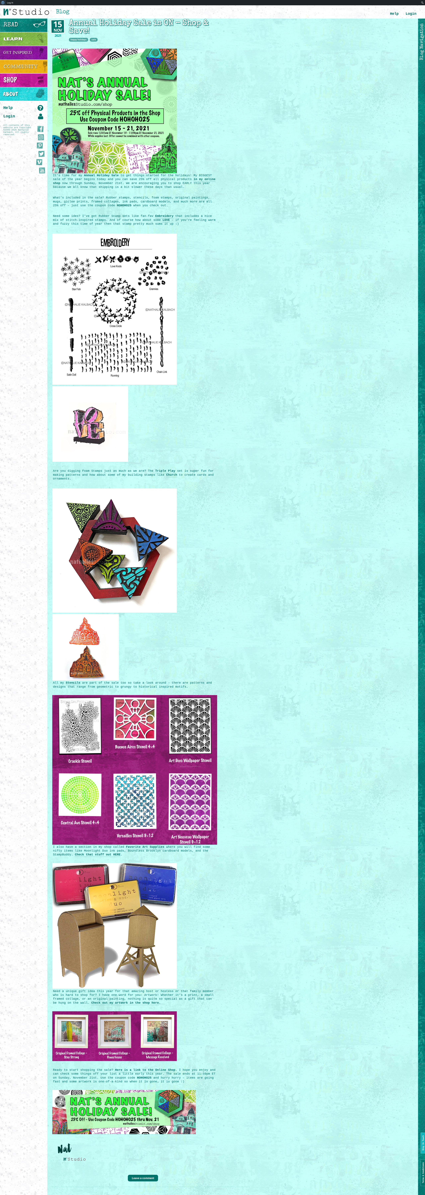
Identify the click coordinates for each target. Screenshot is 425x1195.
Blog (62, 12)
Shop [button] (10, 80)
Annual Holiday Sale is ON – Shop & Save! (138, 27)
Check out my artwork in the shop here (125, 1002)
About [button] (10, 94)
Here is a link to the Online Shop (145, 1070)
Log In (10, 2)
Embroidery (164, 216)
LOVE (166, 220)
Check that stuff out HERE (98, 854)
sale (93, 39)
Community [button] (20, 66)
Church (171, 475)
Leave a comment (143, 1178)
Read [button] (10, 25)
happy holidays (78, 39)
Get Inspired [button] (17, 53)
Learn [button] (13, 39)
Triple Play (165, 471)
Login (411, 14)
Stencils (73, 682)
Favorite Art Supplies (145, 847)
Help (394, 14)
